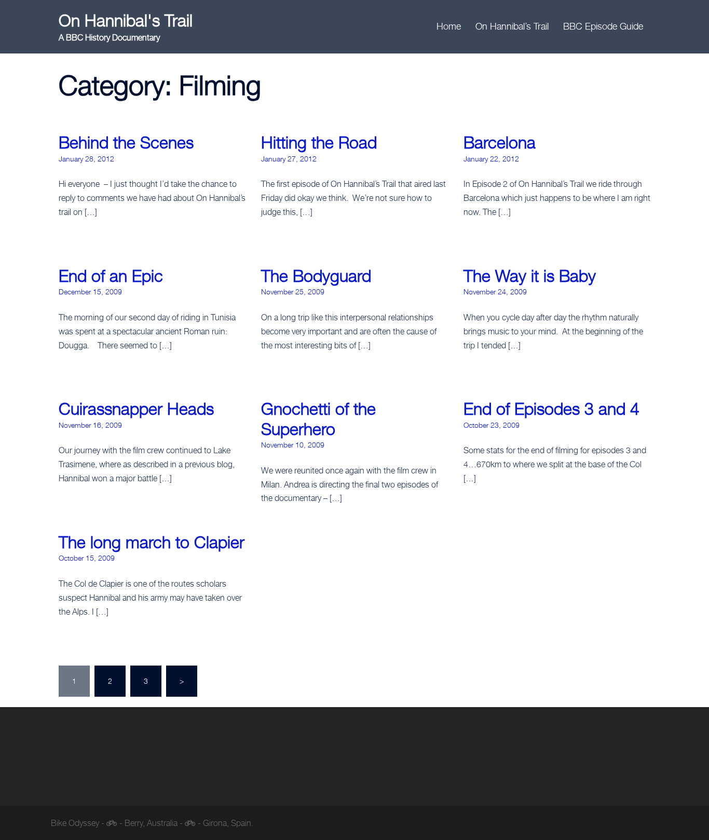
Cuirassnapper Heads (136, 408)
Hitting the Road (319, 142)
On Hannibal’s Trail (512, 26)
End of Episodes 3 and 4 (551, 408)
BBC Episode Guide (603, 26)
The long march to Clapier (151, 542)
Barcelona (499, 142)
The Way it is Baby (529, 276)
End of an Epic (111, 276)
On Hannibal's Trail (126, 20)
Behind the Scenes (126, 142)
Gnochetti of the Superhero (318, 418)
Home (449, 26)
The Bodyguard (316, 276)
